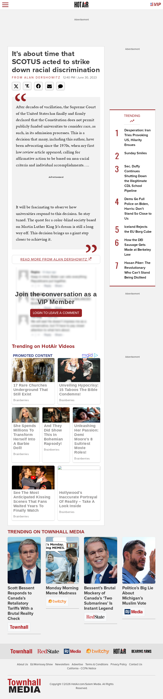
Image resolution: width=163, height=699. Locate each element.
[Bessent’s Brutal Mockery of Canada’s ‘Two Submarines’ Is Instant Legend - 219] (100, 560)
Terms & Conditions (96, 664)
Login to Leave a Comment (56, 313)
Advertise (77, 664)
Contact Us (135, 664)
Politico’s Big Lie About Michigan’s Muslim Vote (137, 596)
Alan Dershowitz (37, 77)
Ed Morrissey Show (41, 664)
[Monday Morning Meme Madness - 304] (62, 560)
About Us (22, 664)
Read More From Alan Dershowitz (54, 259)
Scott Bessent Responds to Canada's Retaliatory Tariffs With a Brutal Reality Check (21, 603)
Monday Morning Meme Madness (62, 591)
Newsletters (62, 664)
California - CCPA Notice (81, 668)
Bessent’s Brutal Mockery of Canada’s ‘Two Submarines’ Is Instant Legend (99, 598)
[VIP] (155, 4)
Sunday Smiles (135, 153)
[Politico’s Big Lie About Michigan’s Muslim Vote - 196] (138, 560)
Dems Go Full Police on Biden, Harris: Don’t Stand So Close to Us (138, 209)
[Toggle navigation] (5, 4)
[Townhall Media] (24, 685)
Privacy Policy (119, 664)
